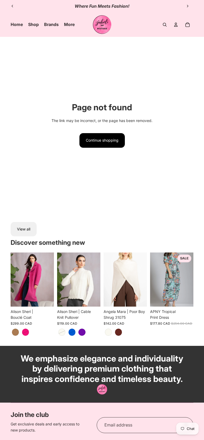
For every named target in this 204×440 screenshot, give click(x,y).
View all (23, 229)
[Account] (176, 25)
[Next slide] (187, 6)
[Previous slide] (12, 6)
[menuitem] (69, 24)
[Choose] (45, 298)
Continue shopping (102, 140)
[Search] (165, 25)
